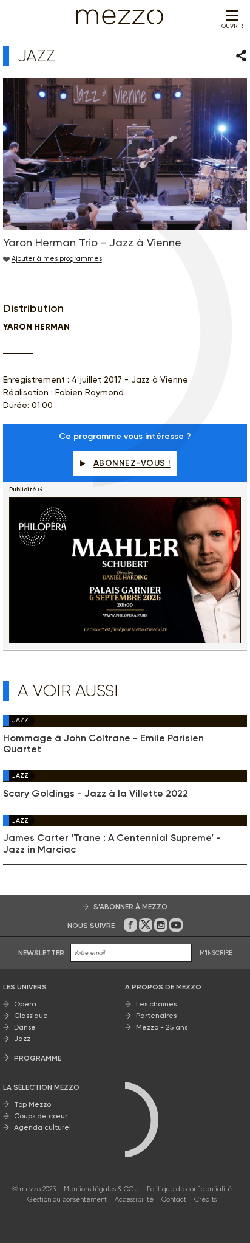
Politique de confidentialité (189, 1189)
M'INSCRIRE (216, 952)
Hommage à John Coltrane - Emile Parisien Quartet (103, 744)
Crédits (205, 1199)
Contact (173, 1199)
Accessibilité (134, 1199)
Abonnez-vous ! (132, 463)
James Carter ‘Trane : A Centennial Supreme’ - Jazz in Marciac (112, 843)
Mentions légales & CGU (101, 1189)
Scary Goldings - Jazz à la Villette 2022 (95, 793)
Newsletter (41, 953)
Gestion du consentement (67, 1199)
